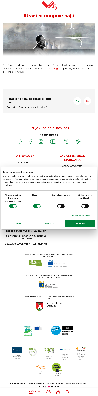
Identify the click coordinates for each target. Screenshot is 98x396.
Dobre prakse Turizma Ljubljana (25, 231)
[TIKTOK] (20, 141)
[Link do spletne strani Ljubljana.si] (49, 306)
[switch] (37, 206)
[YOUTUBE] (53, 141)
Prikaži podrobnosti (81, 215)
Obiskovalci (25, 156)
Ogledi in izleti (25, 162)
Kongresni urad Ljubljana (72, 158)
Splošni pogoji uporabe (55, 383)
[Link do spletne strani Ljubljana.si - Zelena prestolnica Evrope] (33, 331)
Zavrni (18, 224)
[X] (66, 141)
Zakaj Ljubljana (72, 166)
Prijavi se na (49, 128)
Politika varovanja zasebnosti (76, 383)
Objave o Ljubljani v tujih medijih (26, 244)
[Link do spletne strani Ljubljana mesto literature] (62, 330)
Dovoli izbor (49, 224)
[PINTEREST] (78, 141)
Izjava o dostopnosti (36, 383)
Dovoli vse (80, 224)
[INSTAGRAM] (41, 141)
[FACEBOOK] (30, 141)
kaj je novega (52, 68)
